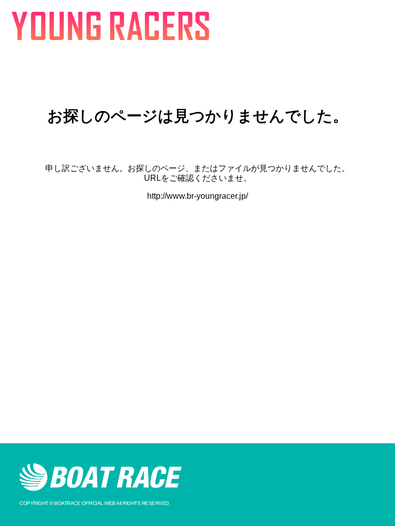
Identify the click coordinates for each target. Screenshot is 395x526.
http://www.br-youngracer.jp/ (197, 196)
